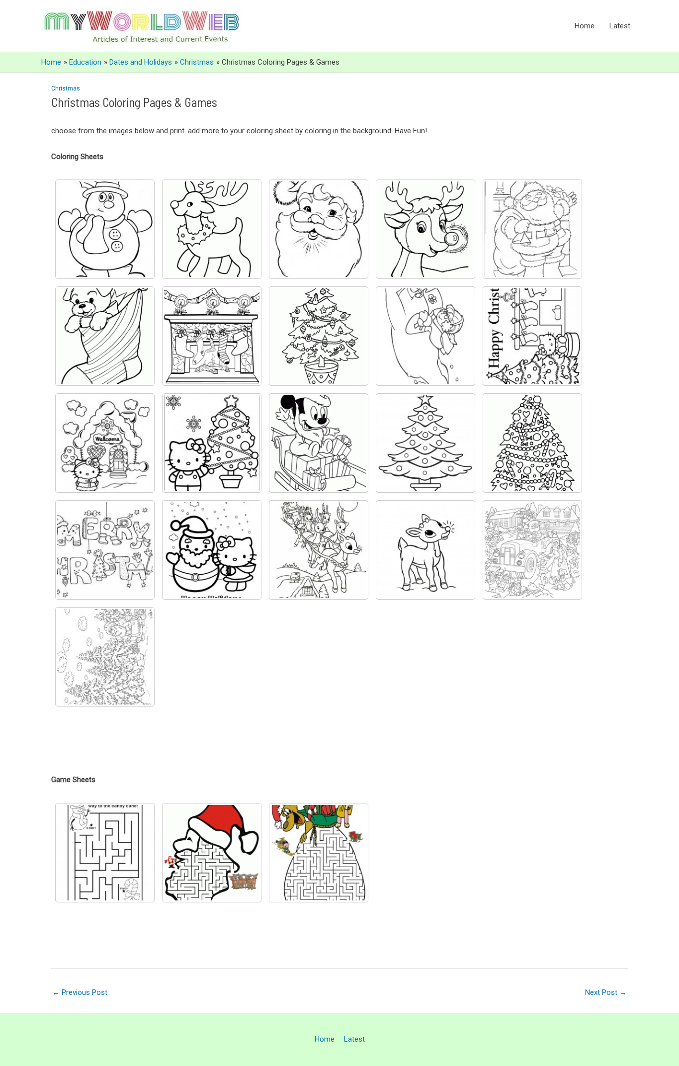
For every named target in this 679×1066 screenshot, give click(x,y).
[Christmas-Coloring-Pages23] (105, 550)
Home (584, 25)
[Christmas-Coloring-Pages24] (211, 550)
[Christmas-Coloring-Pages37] (105, 657)
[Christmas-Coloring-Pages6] (532, 229)
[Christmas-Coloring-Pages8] (318, 336)
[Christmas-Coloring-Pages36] (532, 550)
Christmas (65, 88)
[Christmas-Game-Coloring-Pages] (211, 852)
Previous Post (79, 992)
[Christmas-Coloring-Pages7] (211, 336)
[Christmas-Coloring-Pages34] (318, 550)
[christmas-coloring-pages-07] (105, 336)
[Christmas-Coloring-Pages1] (105, 229)
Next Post (606, 992)
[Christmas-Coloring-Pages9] (532, 443)
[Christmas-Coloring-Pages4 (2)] (318, 229)
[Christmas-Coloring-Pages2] (211, 229)
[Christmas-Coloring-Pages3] (105, 852)
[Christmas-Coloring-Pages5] (425, 229)
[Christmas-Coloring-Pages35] (425, 550)
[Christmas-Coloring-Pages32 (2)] (425, 443)
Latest (619, 25)
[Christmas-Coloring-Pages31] (318, 443)
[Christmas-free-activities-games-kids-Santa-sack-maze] (318, 852)
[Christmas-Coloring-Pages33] (425, 336)
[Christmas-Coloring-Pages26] (105, 443)
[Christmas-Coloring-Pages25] (532, 336)
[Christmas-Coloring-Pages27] (211, 443)
